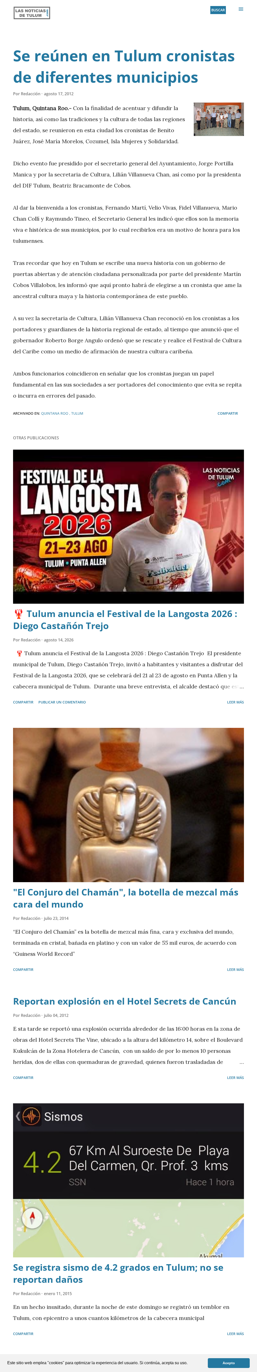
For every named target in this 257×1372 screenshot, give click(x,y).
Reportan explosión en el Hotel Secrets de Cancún (124, 1001)
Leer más (235, 702)
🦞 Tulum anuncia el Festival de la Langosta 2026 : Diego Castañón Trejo (125, 619)
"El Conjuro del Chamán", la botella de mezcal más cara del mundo (125, 898)
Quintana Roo (55, 413)
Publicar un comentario (62, 702)
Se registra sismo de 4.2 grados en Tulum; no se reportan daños (118, 1273)
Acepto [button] (229, 1363)
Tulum (77, 413)
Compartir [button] (228, 413)
